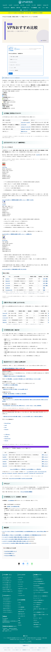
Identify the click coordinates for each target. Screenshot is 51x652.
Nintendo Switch (7, 438)
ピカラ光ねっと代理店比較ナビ (39, 590)
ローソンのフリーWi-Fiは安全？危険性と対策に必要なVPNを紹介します (16, 539)
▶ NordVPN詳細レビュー (9, 553)
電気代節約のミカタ (37, 624)
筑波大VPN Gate (24, 131)
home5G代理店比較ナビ (38, 602)
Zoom (5, 427)
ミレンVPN (34, 5)
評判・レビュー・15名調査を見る (25, 234)
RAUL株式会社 (11, 500)
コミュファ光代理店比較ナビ (39, 587)
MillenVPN (23, 129)
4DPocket (35, 620)
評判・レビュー (45, 454)
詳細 (46, 278)
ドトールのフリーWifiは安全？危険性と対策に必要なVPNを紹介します (15, 537)
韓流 (21, 10)
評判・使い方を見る (22, 269)
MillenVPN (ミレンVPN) (22, 588)
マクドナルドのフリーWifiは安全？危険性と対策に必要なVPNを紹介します (16, 543)
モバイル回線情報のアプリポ (39, 612)
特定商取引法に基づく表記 (14, 639)
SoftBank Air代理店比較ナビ (39, 600)
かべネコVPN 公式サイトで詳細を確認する (10, 269)
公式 (44, 278)
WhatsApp (6, 436)
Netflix (39, 7)
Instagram (6, 429)
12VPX (35, 471)
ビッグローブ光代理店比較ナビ (39, 583)
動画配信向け (12, 368)
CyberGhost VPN (6, 7)
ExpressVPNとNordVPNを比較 (15, 478)
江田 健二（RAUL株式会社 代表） (13, 506)
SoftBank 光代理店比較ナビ (39, 581)
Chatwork (6, 440)
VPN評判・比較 (22, 368)
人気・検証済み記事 (6, 368)
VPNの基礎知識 (34, 7)
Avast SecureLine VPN (42, 471)
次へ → (11, 73)
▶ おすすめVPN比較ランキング (11, 551)
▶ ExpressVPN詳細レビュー (10, 555)
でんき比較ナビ (36, 626)
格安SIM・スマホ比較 (43, 647)
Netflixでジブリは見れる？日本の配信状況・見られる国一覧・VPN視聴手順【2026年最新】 (25, 12)
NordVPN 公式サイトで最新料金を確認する (10, 234)
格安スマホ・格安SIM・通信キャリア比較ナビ (41, 615)
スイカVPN (28, 5)
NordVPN (10, 5)
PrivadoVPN (9, 473)
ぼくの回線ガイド (37, 606)
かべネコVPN (16, 5)
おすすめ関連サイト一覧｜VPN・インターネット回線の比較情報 (30, 639)
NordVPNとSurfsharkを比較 (26, 478)
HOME (26, 635)
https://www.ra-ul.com (6, 622)
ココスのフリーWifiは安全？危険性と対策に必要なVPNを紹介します (15, 541)
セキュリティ (25, 10)
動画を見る (13, 7)
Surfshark (23, 126)
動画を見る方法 (21, 611)
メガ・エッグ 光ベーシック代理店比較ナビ (41, 593)
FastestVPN (26, 473)
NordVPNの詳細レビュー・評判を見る (33, 469)
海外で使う (19, 7)
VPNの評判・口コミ (25, 7)
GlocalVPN (15, 473)
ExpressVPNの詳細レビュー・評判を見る (18, 469)
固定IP (19, 622)
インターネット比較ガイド (8, 647)
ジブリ (43, 7)
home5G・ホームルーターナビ (21, 647)
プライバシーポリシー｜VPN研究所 (25, 641)
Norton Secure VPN (39, 473)
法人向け (20, 625)
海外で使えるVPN (21, 613)
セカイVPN (22, 5)
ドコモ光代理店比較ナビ (38, 579)
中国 (47, 7)
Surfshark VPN (45, 5)
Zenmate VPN (20, 473)
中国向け (17, 368)
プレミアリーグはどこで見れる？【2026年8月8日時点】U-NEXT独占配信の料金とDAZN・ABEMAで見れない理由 (24, 531)
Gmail (5, 425)
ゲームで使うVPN (21, 616)
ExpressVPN (5, 5)
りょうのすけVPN (30, 471)
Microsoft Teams (7, 423)
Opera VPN (4, 473)
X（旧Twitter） (7, 434)
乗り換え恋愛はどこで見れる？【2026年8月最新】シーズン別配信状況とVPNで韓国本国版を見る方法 (21, 535)
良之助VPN (39, 5)
